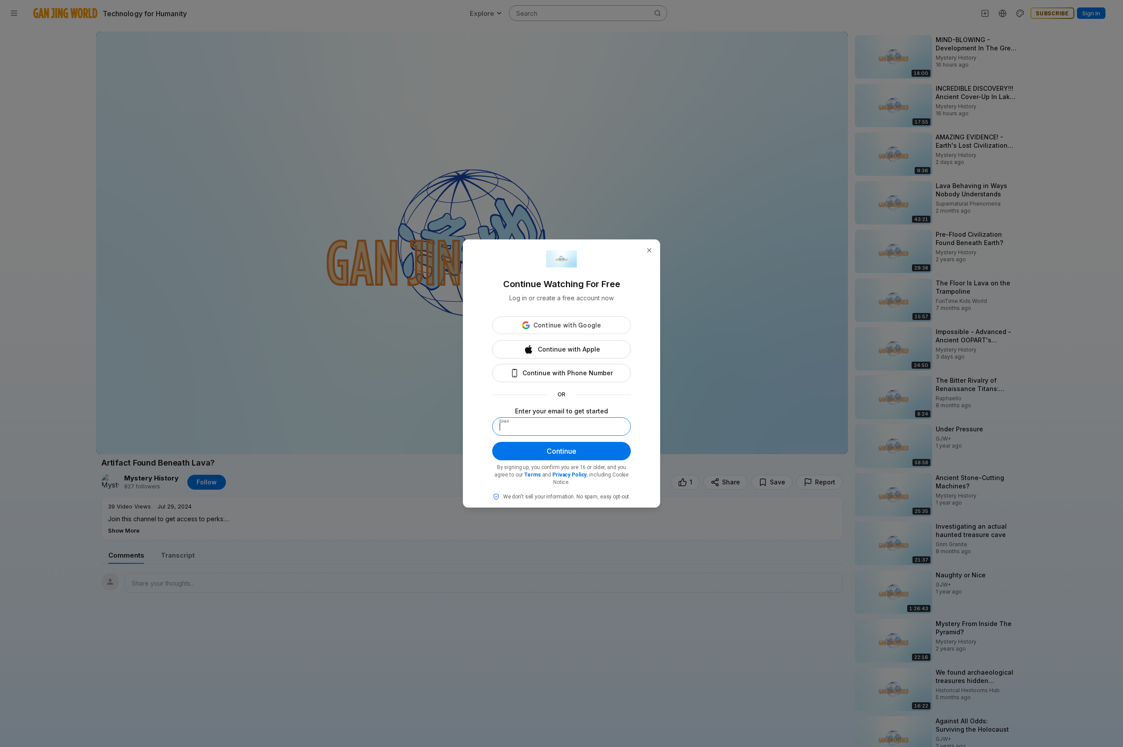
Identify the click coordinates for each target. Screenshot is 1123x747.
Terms (532, 475)
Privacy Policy (569, 475)
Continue (561, 451)
